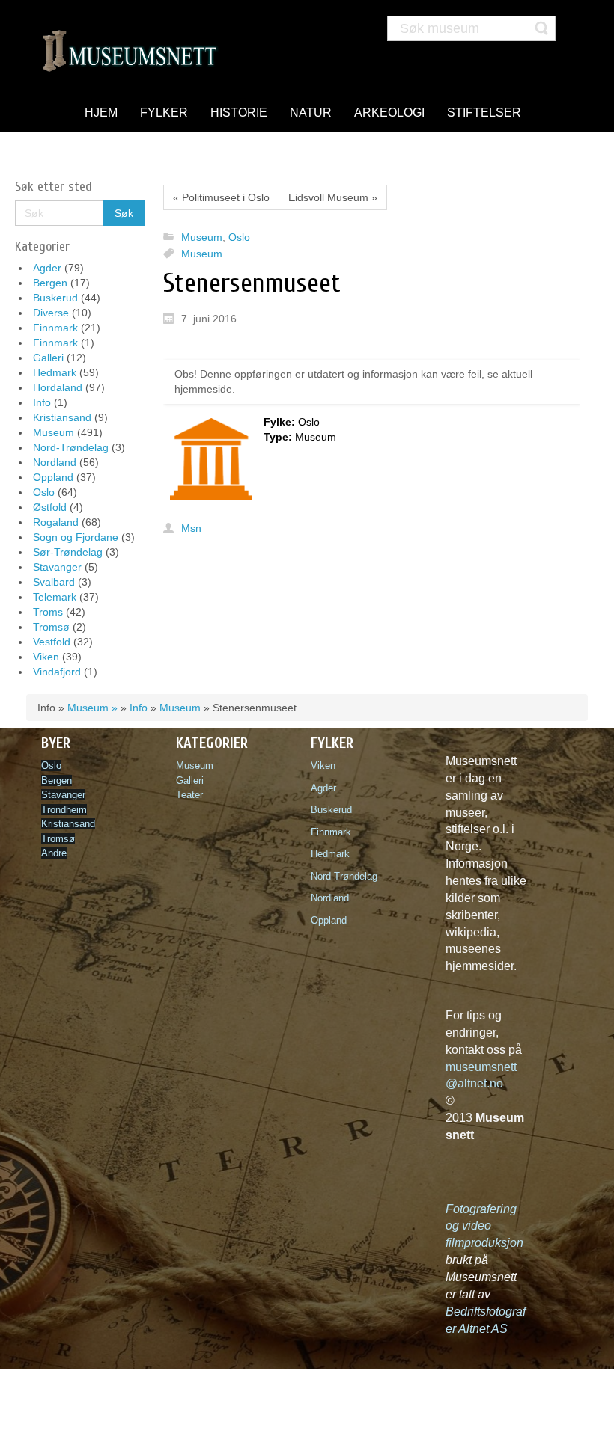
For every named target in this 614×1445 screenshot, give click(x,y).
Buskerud (55, 298)
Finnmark (55, 328)
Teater (189, 794)
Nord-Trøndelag (71, 447)
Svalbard (54, 582)
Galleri (48, 357)
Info (42, 402)
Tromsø (51, 627)
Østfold (50, 507)
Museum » (92, 708)
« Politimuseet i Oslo (221, 197)
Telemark (54, 597)
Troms (48, 612)
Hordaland (57, 387)
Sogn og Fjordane (75, 537)
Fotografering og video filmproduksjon (484, 1226)
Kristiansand (62, 417)
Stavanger (57, 567)
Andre (54, 853)
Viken (46, 657)
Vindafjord (57, 672)
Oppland (53, 477)
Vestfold (51, 642)
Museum (53, 432)
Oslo (44, 492)
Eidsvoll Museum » (332, 197)
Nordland (54, 462)
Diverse (51, 313)
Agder (47, 268)
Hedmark (54, 372)
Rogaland (56, 522)
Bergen (50, 283)
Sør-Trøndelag (68, 552)
